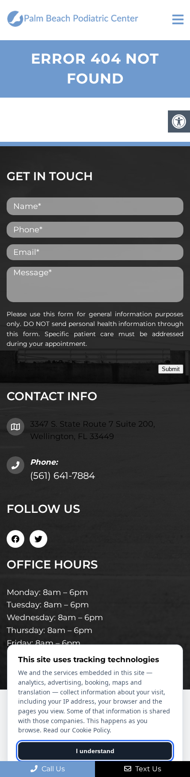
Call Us (52, 769)
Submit (171, 369)
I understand (95, 750)
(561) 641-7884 (62, 475)
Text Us (147, 769)
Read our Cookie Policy (76, 730)
